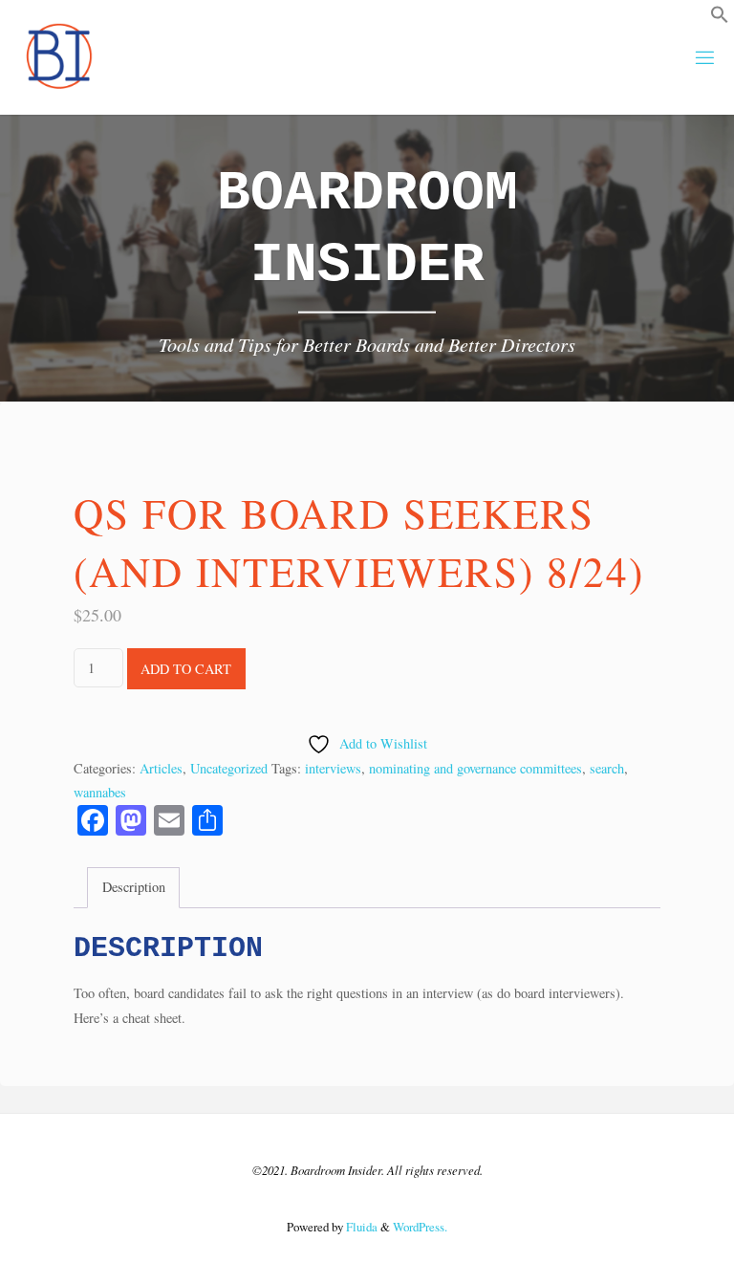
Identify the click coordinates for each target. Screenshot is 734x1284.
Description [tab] (133, 887)
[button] (719, 19)
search (607, 768)
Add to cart (185, 669)
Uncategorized (229, 768)
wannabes (100, 792)
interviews (333, 768)
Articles (161, 768)
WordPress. (420, 1226)
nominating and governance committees (475, 768)
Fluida (360, 1226)
